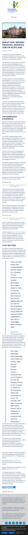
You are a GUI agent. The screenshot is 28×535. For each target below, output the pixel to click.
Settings (18, 532)
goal (24, 69)
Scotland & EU (9, 491)
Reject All (11, 532)
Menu (15, 17)
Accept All (4, 532)
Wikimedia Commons (12, 469)
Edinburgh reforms (13, 67)
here (14, 530)
